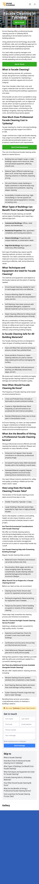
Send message (19, 746)
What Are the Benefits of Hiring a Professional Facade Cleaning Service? (17, 789)
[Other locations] (30, 4)
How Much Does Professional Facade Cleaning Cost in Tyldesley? (17, 762)
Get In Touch (19, 64)
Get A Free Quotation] (19, 147)
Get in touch (19, 22)
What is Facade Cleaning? (13, 757)
